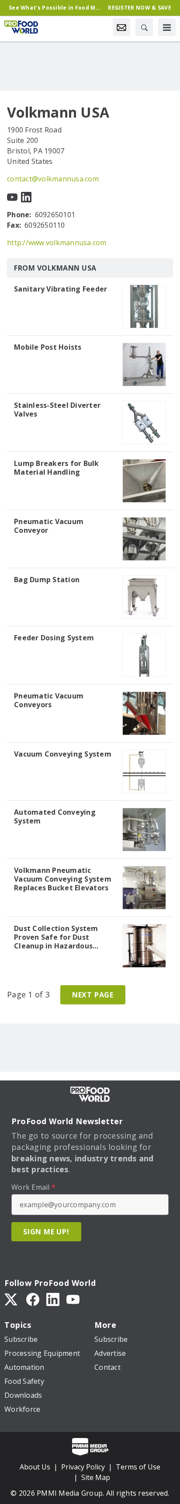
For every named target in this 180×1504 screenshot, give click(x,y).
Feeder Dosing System (54, 637)
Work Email (33, 1187)
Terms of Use (138, 1467)
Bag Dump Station (47, 579)
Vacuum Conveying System (62, 754)
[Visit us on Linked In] (26, 196)
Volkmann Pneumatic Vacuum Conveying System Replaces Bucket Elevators (62, 879)
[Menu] (167, 27)
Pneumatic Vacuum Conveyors (48, 700)
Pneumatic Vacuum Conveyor (48, 526)
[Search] (144, 27)
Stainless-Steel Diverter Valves (57, 409)
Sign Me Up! (46, 1232)
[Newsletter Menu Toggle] (121, 27)
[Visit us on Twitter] (11, 1298)
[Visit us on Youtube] (12, 196)
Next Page (93, 995)
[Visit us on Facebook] (32, 1298)
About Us (35, 1467)
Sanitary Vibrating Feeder (60, 289)
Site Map (95, 1477)
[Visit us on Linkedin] (52, 1298)
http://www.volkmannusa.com (57, 242)
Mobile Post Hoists (48, 347)
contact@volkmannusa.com (53, 179)
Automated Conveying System (55, 816)
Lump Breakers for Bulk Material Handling (56, 467)
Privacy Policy (83, 1467)
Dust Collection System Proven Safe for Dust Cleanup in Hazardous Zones (56, 937)
